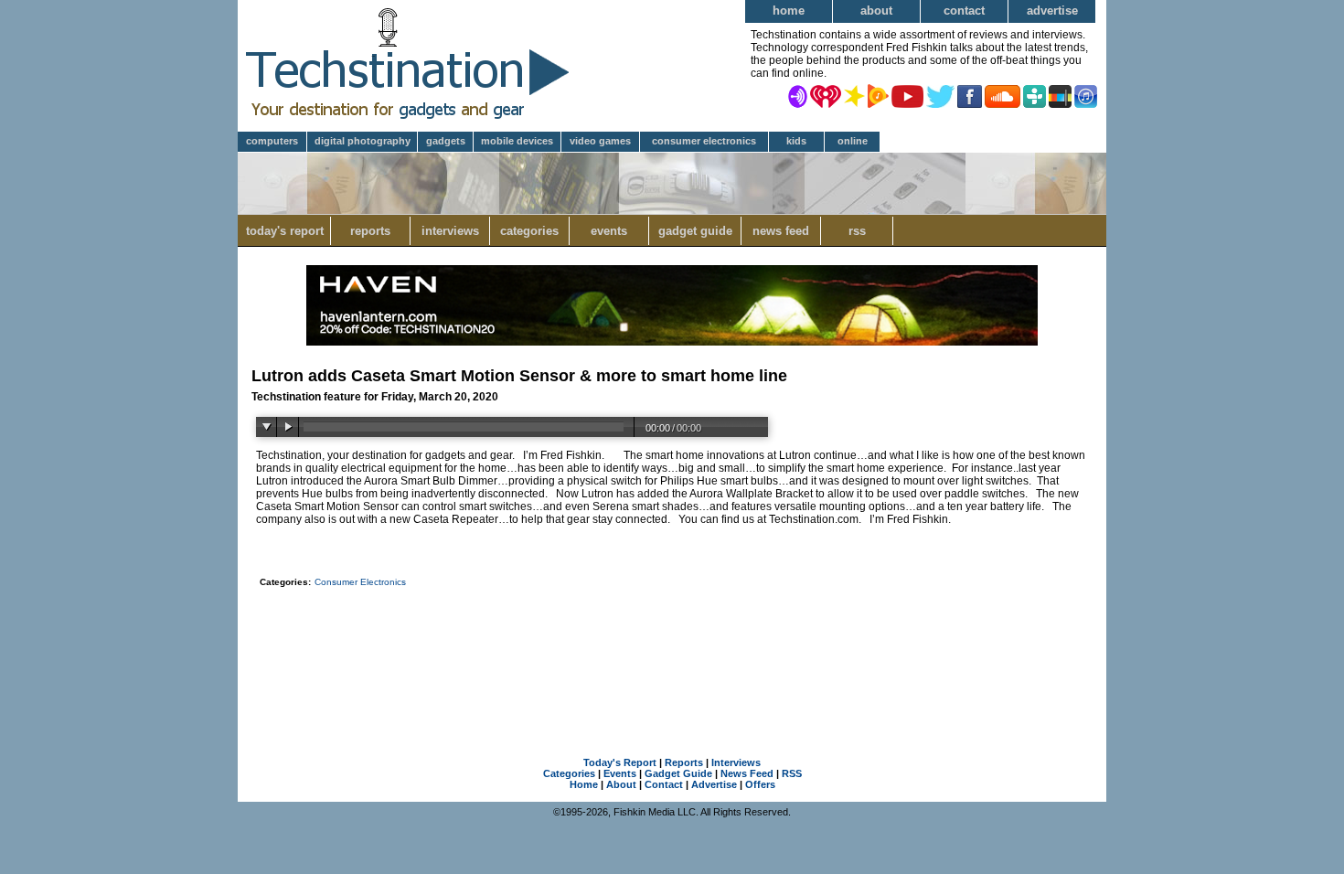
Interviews (450, 231)
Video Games (600, 140)
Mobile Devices (517, 140)
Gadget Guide (695, 231)
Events (609, 231)
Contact (964, 10)
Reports (370, 231)
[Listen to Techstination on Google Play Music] (878, 95)
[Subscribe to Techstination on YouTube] (907, 95)
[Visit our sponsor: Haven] (672, 342)
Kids (796, 140)
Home (789, 10)
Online (852, 140)
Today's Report (285, 231)
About (876, 10)
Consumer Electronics (704, 140)
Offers (760, 784)
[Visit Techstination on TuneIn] (1034, 95)
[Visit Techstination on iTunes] (1085, 95)
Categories (529, 231)
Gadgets (445, 140)
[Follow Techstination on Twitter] (940, 95)
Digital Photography (363, 140)
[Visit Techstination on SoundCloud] (1002, 95)
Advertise (1052, 10)
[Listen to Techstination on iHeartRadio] (825, 95)
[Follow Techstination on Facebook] (969, 95)
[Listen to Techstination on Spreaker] (854, 95)
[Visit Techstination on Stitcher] (1060, 95)
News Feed (780, 231)
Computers (272, 140)
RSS (857, 231)
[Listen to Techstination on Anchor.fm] (797, 95)
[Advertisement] (672, 643)
